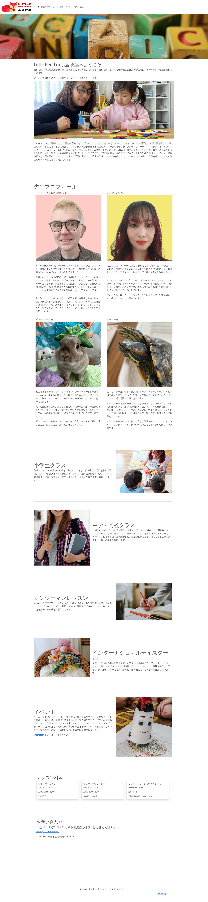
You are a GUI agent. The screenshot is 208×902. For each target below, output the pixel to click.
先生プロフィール (48, 7)
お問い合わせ (79, 7)
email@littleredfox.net (47, 831)
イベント (68, 7)
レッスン (60, 7)
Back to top (161, 894)
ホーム (36, 7)
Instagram (39, 734)
